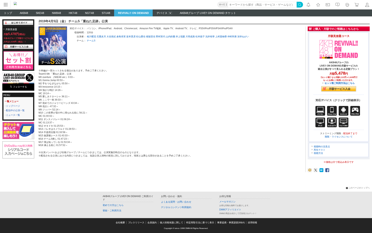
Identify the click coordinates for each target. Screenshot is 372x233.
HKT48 (73, 13)
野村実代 (160, 36)
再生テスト (319, 150)
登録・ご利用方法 (112, 210)
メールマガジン (227, 201)
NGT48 (89, 13)
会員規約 (152, 222)
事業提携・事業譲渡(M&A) (231, 222)
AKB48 (24, 13)
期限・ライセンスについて (339, 136)
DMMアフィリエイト (230, 209)
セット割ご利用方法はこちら (340, 83)
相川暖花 (91, 36)
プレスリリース (136, 222)
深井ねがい (243, 36)
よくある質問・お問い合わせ (176, 202)
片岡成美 (190, 36)
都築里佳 (150, 36)
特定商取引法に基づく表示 (200, 222)
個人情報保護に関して (171, 222)
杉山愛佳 (141, 36)
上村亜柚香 (221, 36)
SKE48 (40, 13)
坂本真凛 (131, 36)
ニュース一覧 (13, 115)
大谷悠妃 (111, 36)
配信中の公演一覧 (15, 110)
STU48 (106, 13)
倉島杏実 (121, 36)
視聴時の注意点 (322, 146)
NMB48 (56, 13)
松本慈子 (200, 36)
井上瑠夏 (180, 36)
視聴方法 (318, 153)
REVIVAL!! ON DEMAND (133, 13)
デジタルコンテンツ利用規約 (176, 207)
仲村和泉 (232, 36)
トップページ (13, 106)
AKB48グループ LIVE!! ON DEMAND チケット (208, 13)
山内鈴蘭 (170, 36)
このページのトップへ (359, 188)
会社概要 (120, 222)
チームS (91, 40)
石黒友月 (101, 36)
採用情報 (252, 222)
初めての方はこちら (113, 205)
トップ (8, 13)
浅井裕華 (210, 36)
